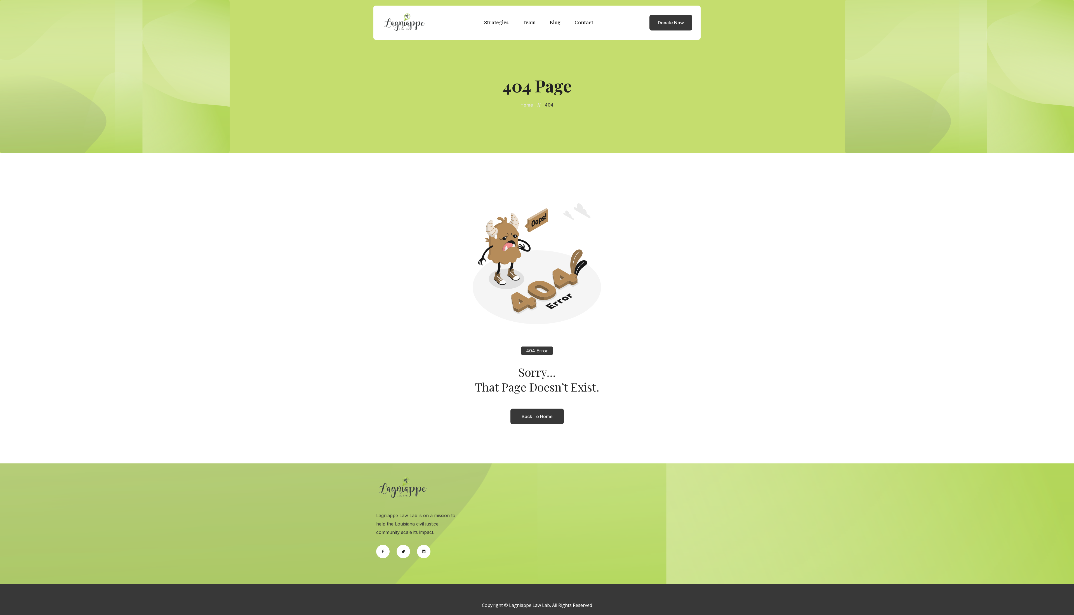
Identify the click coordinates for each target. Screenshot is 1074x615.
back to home (537, 416)
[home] (405, 22)
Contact (583, 22)
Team (529, 22)
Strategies (496, 22)
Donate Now (671, 22)
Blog (555, 22)
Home (526, 105)
